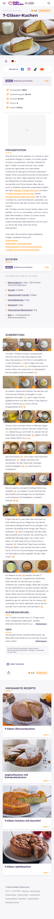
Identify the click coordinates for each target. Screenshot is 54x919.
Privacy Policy (23, 895)
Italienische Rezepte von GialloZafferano (21, 3)
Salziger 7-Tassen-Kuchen (26, 190)
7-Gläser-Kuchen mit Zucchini (19, 193)
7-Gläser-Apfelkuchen (18, 867)
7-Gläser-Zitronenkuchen (20, 729)
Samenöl (12, 305)
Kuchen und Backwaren (12, 11)
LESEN (45, 735)
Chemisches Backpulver (20, 310)
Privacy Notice (10, 895)
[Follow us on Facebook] (22, 69)
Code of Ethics (33, 899)
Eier (10, 315)
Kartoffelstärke (16, 300)
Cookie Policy (35, 895)
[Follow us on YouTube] (42, 69)
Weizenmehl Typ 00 (18, 295)
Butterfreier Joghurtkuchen (18, 243)
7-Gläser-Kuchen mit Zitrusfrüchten (22, 250)
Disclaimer (22, 899)
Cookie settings (11, 899)
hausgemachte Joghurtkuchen (20, 197)
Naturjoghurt (15, 282)
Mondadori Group (12, 902)
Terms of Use (35, 891)
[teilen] (6, 61)
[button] (40, 623)
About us (25, 891)
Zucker (11, 290)
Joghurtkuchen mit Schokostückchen (23, 247)
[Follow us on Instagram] (29, 69)
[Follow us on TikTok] (35, 69)
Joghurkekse (11, 240)
